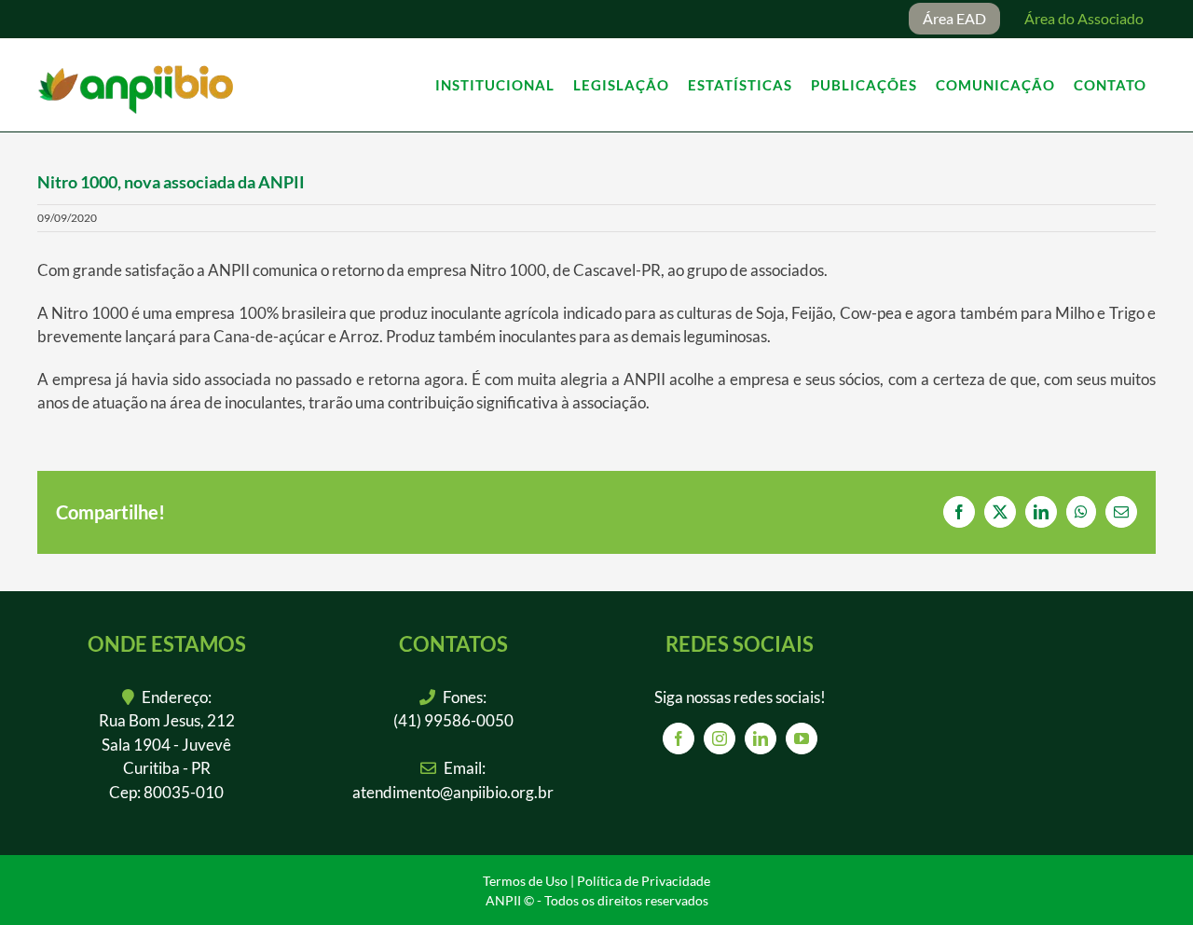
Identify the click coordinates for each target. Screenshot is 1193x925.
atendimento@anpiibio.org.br (453, 792)
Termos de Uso (525, 881)
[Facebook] (678, 738)
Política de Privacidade (643, 881)
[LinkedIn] (760, 738)
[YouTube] (801, 738)
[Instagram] (719, 738)
